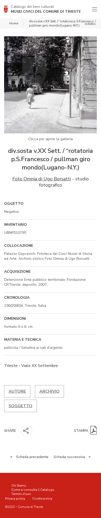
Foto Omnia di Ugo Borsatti (41, 179)
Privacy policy (15, 498)
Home (13, 23)
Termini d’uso (21, 494)
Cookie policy (42, 498)
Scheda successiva (69, 456)
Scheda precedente (32, 456)
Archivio (49, 391)
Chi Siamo (18, 485)
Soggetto (20, 406)
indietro (90, 24)
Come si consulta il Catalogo (32, 490)
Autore (17, 391)
